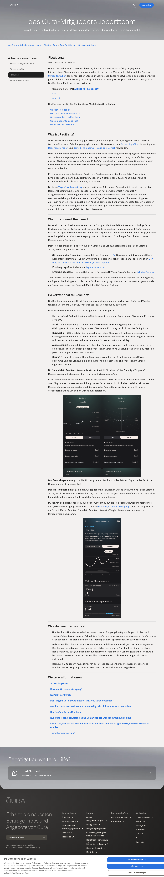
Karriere (65, 833)
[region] (82, 866)
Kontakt (90, 852)
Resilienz (14, 75)
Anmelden (146, 5)
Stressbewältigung (87, 45)
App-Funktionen (67, 45)
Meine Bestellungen (96, 844)
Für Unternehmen (119, 817)
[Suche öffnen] (134, 5)
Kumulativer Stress (19, 81)
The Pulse (143, 817)
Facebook (140, 822)
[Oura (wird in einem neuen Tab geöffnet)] (14, 5)
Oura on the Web (94, 848)
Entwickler (116, 822)
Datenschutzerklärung (32, 847)
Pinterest (140, 830)
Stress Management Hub (22, 64)
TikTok (139, 834)
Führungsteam (68, 822)
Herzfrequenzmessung (97, 840)
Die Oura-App (50, 45)
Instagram (141, 826)
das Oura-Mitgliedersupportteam (24, 45)
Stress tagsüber (17, 69)
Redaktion (66, 837)
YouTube (140, 842)
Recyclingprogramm (96, 829)
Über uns (65, 817)
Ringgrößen (92, 825)
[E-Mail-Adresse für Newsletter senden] (44, 837)
